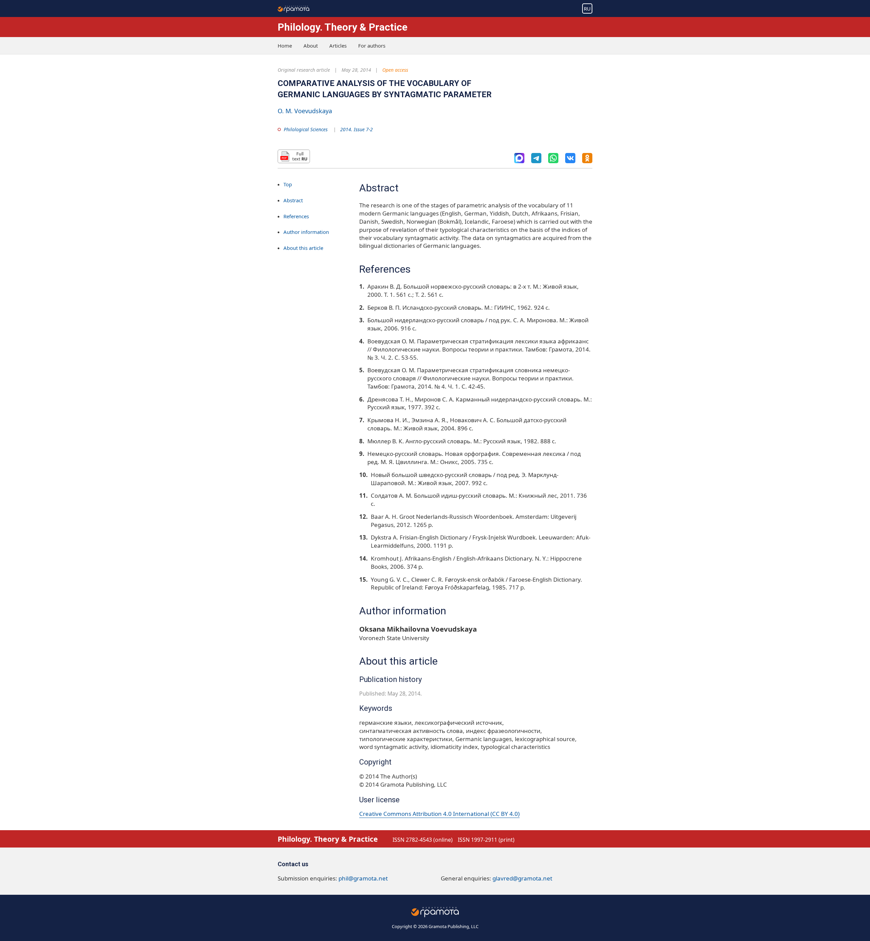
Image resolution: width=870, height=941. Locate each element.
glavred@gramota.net (522, 878)
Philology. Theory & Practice (342, 27)
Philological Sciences (306, 129)
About (310, 45)
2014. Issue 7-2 (356, 129)
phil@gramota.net (363, 878)
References (296, 216)
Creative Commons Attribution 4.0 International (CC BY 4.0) (439, 814)
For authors (371, 45)
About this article (303, 248)
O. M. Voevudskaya (305, 111)
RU (587, 8)
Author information (306, 232)
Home (285, 45)
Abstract (293, 200)
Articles (338, 45)
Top (287, 184)
